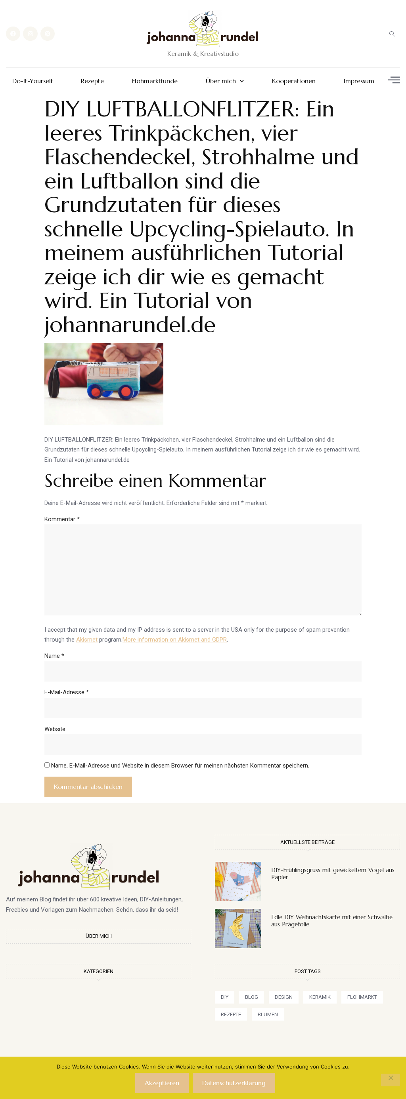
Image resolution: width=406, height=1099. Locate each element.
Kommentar (62, 519)
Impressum (359, 81)
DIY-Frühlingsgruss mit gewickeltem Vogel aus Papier (333, 873)
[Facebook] (13, 34)
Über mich (221, 81)
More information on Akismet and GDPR (175, 639)
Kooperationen (294, 81)
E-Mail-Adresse (66, 692)
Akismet (87, 639)
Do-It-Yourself (32, 81)
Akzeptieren (162, 1083)
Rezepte (92, 81)
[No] (390, 1080)
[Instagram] (30, 34)
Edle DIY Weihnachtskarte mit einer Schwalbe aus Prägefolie (332, 920)
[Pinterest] (47, 34)
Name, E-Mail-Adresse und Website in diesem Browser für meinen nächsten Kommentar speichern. (180, 765)
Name (54, 655)
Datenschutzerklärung (234, 1083)
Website (54, 729)
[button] (392, 34)
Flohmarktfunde (155, 81)
